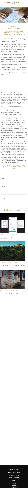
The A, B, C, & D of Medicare (9, 291)
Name (2, 170)
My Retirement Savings (7, 234)
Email (2, 178)
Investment (14, 483)
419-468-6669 (16, 469)
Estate (14, 485)
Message (3, 186)
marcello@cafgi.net (14, 477)
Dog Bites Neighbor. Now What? (10, 262)
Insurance (14, 487)
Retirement (14, 482)
